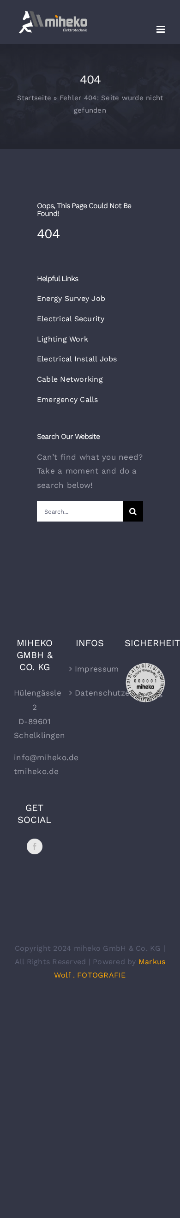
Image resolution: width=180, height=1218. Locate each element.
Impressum (90, 668)
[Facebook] (34, 846)
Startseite (34, 98)
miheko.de (38, 771)
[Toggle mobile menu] (161, 29)
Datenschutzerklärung (90, 692)
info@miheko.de (46, 757)
